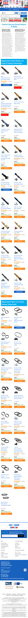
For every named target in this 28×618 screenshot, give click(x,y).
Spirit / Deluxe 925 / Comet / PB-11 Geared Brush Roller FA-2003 (6, 157)
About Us (2, 552)
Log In (10, 10)
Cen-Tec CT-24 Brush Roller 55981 (19, 102)
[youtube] (13, 527)
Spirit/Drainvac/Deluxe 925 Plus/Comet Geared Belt (6, 369)
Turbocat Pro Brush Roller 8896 (18, 232)
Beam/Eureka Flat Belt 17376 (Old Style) (5, 343)
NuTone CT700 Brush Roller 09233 (18, 183)
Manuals (16, 546)
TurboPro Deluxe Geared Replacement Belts (5, 476)
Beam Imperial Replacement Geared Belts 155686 (6, 504)
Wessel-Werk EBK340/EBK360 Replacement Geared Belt (18, 477)
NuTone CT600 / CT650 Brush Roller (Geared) (18, 285)
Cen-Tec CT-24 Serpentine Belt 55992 (17, 343)
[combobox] (11, 16)
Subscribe (21, 535)
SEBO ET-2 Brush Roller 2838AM (18, 207)
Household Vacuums (4, 544)
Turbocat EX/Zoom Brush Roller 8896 (5, 232)
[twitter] (15, 527)
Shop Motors (3, 547)
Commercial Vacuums (4, 546)
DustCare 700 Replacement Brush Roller (18, 78)
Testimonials (9, 594)
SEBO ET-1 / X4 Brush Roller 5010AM (6, 207)
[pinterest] (17, 527)
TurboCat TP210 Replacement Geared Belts (4, 449)
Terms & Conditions (4, 556)
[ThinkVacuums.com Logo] (20, 13)
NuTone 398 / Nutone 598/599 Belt (5, 423)
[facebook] (11, 527)
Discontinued (6, 84)
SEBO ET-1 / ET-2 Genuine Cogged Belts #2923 (18, 423)
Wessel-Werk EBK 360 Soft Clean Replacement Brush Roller (18, 258)
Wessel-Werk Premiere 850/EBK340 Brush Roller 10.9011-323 (5, 285)
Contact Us (17, 543)
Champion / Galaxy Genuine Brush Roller (5, 131)
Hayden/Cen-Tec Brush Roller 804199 (18, 155)
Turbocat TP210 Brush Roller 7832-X (5, 256)
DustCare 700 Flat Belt (5, 318)
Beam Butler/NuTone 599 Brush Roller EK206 (5, 78)
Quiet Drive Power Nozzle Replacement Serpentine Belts (19, 397)
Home (3, 594)
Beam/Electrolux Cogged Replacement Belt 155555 (18, 320)
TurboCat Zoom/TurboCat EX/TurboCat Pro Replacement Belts (18, 450)
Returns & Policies (21, 594)
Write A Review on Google (17, 595)
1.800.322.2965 (17, 18)
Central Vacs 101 (18, 547)
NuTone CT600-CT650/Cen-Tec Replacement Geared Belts (17, 370)
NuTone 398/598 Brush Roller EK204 (5, 183)
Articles (2, 555)
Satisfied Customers (4, 553)
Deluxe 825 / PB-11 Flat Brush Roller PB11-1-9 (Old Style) (18, 131)
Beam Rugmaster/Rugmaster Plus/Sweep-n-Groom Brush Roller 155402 (6, 104)
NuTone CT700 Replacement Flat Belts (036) (5, 397)
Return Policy (17, 544)
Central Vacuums (4, 543)
